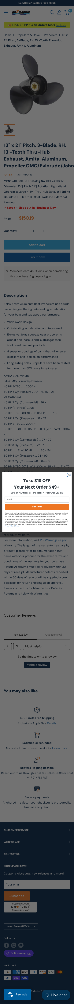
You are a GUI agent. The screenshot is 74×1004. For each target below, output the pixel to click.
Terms (17, 526)
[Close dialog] (69, 475)
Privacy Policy (9, 526)
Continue (37, 506)
